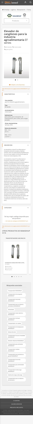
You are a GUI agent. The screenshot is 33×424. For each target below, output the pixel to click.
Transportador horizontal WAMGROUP (14, 300)
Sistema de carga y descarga (15, 375)
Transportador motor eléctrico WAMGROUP (15, 313)
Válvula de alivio (12, 332)
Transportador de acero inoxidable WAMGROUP (16, 336)
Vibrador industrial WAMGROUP (16, 340)
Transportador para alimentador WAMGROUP (16, 365)
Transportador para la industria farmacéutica (15, 379)
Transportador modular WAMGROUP (14, 350)
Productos (15, 21)
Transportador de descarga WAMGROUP (14, 370)
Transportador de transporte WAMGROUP (15, 295)
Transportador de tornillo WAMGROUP (14, 360)
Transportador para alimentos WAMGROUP (15, 345)
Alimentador (11, 309)
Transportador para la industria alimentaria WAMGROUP (15, 305)
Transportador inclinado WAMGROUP (14, 319)
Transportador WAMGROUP (15, 290)
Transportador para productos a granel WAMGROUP (16, 355)
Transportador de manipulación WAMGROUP (15, 327)
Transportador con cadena (14, 323)
